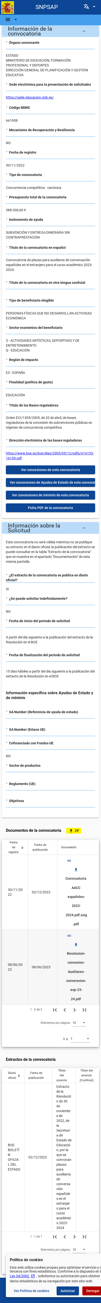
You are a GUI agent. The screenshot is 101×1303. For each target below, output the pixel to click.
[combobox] (79, 1022)
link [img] (69, 861)
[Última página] (84, 1009)
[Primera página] (55, 1009)
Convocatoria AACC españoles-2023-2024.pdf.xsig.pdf (76, 897)
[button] (50, 31)
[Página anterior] (65, 1009)
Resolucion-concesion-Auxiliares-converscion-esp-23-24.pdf (76, 972)
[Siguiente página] (74, 1009)
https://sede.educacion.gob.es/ (30, 97)
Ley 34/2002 (22, 1276)
